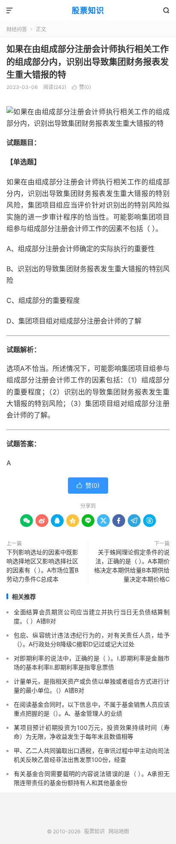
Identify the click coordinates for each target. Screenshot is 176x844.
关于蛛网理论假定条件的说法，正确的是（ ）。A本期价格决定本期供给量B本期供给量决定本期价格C (132, 565)
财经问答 (16, 29)
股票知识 (88, 10)
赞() (81, 87)
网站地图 (119, 831)
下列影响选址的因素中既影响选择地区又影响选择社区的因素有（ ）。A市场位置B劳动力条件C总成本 (42, 565)
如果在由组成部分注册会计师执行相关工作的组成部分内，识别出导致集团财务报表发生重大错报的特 (87, 62)
